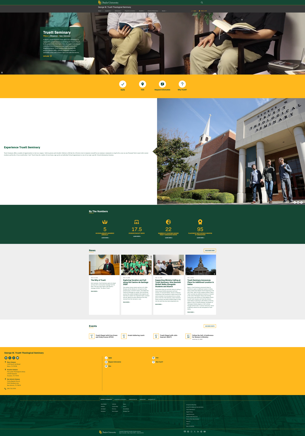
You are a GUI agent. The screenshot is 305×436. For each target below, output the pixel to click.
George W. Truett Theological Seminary (114, 7)
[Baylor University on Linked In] (197, 432)
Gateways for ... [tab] (152, 399)
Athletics (103, 406)
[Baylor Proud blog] (184, 432)
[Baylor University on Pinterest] (201, 432)
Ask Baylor (103, 408)
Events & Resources (153, 11)
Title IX (187, 423)
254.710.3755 (11, 388)
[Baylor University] (108, 2)
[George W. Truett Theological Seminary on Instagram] (13, 357)
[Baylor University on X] (194, 432)
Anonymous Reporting (191, 404)
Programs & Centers (130, 11)
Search (124, 406)
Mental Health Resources (192, 416)
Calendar (114, 404)
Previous (295, 202)
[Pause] (2, 72)
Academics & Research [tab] (120, 399)
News (124, 404)
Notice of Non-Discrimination (192, 419)
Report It (188, 421)
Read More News (210, 250)
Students (141, 11)
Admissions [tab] (143, 399)
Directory (114, 408)
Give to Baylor (115, 411)
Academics (108, 11)
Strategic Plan (126, 411)
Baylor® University (128, 431)
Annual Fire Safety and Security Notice (194, 407)
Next (301, 202)
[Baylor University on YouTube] (204, 432)
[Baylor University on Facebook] (187, 432)
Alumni (163, 11)
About (99, 11)
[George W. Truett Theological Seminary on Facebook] (6, 357)
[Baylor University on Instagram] (191, 432)
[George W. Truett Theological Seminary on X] (9, 357)
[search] (202, 2)
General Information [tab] (106, 399)
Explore (46, 56)
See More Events (210, 326)
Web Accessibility (190, 426)
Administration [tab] (133, 399)
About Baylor (104, 404)
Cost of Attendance (190, 409)
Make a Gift (204, 11)
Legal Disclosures (190, 414)
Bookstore (103, 411)
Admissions (118, 11)
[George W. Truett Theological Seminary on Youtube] (17, 357)
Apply (194, 11)
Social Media (126, 408)
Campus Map (115, 406)
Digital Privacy (189, 412)
